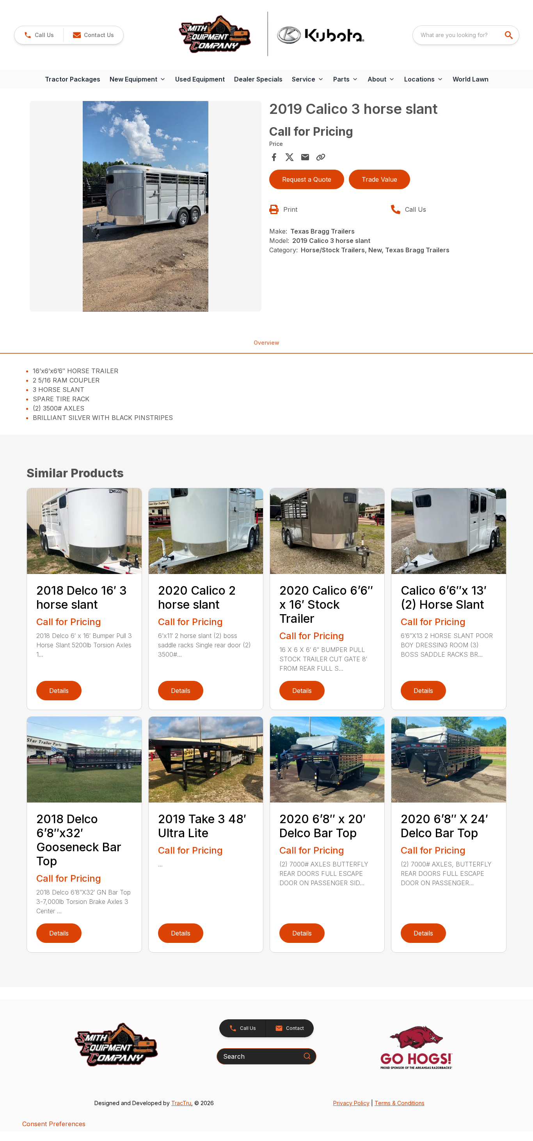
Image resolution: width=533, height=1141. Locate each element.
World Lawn (471, 79)
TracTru (181, 1103)
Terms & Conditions (400, 1103)
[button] (38, 35)
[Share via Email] (305, 157)
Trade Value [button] (379, 179)
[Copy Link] (320, 157)
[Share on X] (289, 157)
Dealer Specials (258, 79)
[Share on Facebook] (274, 157)
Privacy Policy (351, 1103)
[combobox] (466, 35)
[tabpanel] (145, 207)
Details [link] (59, 691)
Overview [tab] (266, 342)
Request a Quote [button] (306, 179)
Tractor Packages (72, 79)
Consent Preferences (53, 1124)
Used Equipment (200, 79)
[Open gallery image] (145, 206)
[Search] (307, 1056)
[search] (509, 35)
